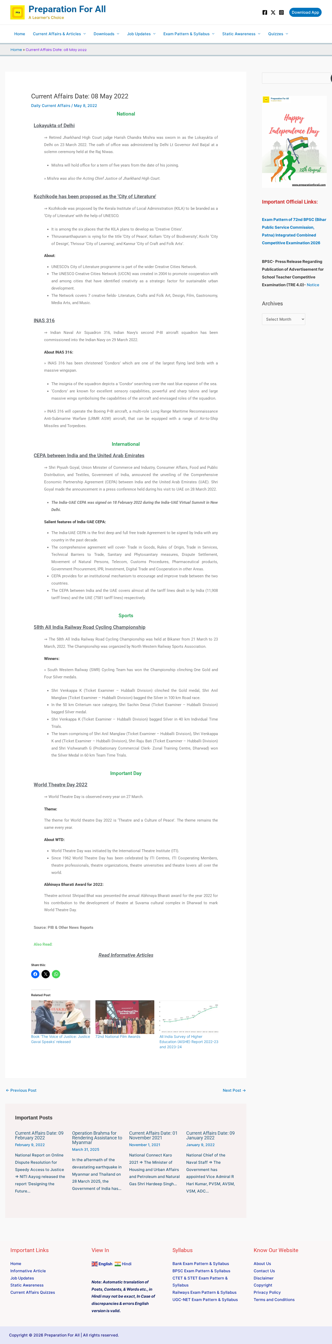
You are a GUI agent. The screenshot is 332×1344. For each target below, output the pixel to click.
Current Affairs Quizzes (32, 1292)
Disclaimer (264, 1278)
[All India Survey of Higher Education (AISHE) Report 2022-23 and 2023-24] (189, 1017)
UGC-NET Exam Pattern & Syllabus (205, 1299)
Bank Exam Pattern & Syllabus (200, 1263)
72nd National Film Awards (117, 1036)
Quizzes (275, 33)
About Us (262, 1263)
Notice (313, 284)
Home (19, 33)
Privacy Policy (267, 1292)
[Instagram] (281, 12)
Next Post (234, 1090)
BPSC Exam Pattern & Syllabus (201, 1270)
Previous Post (21, 1090)
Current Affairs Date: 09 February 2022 (39, 1135)
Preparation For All (67, 9)
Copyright (263, 1285)
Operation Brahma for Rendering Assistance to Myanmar (97, 1137)
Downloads (104, 33)
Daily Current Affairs (50, 105)
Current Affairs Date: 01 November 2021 (153, 1135)
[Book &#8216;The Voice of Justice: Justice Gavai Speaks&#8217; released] (60, 1017)
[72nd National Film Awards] (124, 1017)
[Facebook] (264, 12)
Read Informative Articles (126, 955)
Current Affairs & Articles (57, 33)
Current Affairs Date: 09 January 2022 (210, 1135)
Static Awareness (238, 33)
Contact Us (264, 1270)
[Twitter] (273, 12)
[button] (305, 12)
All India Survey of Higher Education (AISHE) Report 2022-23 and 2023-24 (189, 1041)
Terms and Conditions (274, 1299)
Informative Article (28, 1270)
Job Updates (139, 33)
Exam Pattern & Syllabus (186, 33)
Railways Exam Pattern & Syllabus (204, 1292)
